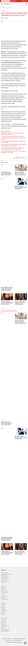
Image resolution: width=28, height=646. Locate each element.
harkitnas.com (4, 572)
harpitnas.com (4, 591)
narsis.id (3, 594)
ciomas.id (3, 614)
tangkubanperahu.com (6, 574)
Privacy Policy (16, 638)
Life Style (3, 10)
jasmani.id (3, 622)
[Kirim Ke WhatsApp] (26, 158)
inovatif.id (3, 604)
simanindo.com (4, 579)
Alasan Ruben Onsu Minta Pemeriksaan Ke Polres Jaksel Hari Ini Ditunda (12, 133)
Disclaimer (8, 640)
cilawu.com (3, 621)
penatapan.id (4, 611)
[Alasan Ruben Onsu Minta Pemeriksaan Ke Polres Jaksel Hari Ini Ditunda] (7, 167)
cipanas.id (3, 603)
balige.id (3, 612)
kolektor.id (3, 582)
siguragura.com (4, 577)
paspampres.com (5, 629)
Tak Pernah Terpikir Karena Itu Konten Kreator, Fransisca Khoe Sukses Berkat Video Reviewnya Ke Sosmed (13, 138)
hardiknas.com (4, 596)
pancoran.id (3, 587)
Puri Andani (6, 17)
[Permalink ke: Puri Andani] (2, 18)
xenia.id (3, 606)
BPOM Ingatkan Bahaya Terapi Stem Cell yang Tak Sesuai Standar (13, 141)
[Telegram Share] (23, 158)
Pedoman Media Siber (17, 640)
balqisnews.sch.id (5, 626)
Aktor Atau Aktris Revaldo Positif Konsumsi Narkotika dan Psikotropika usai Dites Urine (14, 145)
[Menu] (2, 4)
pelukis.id (3, 586)
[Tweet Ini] (17, 158)
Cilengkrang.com (18, 642)
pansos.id (3, 627)
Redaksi (23, 638)
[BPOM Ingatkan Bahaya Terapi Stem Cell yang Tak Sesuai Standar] (7, 232)
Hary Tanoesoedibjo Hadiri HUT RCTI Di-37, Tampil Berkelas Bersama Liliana (13, 151)
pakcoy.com (4, 597)
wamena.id (3, 607)
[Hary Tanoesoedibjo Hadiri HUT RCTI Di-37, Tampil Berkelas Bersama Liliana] (21, 296)
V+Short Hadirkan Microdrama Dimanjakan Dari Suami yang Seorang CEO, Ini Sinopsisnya (12, 148)
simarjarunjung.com (5, 630)
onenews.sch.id (4, 592)
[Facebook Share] (14, 158)
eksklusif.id (3, 624)
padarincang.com (5, 580)
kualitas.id (3, 589)
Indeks (4, 638)
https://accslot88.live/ (6, 562)
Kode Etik (9, 638)
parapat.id (3, 609)
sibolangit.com (4, 576)
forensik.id (3, 619)
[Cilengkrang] (6, 4)
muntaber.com (4, 599)
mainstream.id (4, 618)
